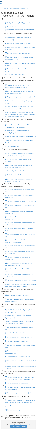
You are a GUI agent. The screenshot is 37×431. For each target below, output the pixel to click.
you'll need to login (25, 424)
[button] (1, 1)
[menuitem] (1, 4)
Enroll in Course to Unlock (18, 426)
